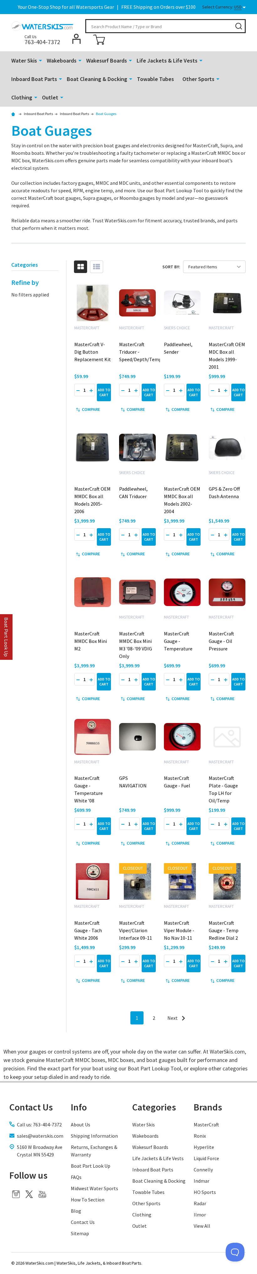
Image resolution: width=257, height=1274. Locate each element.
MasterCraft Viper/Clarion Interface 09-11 (135, 930)
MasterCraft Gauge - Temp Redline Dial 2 (224, 930)
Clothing (21, 97)
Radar (200, 1203)
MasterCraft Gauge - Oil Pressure (221, 641)
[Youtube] (42, 1194)
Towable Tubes (155, 79)
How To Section (87, 1199)
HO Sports (205, 1192)
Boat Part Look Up (90, 1166)
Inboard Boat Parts (34, 79)
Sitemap (80, 1233)
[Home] (14, 113)
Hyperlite (204, 1147)
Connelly (203, 1169)
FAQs (76, 1177)
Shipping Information (94, 1136)
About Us (80, 1124)
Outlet (50, 97)
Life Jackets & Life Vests (167, 60)
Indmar (201, 1181)
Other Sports (198, 79)
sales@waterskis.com (40, 1136)
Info (79, 1107)
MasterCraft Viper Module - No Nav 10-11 (179, 930)
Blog (76, 1211)
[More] (40, 60)
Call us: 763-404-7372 (39, 1124)
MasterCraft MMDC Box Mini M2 (90, 641)
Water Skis (24, 60)
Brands (208, 1107)
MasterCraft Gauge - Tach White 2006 (88, 930)
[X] (29, 1194)
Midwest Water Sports (94, 1188)
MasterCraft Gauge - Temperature (178, 641)
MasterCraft (206, 1124)
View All (202, 1226)
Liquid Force (206, 1158)
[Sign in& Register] (76, 39)
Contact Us (83, 1222)
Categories (154, 1107)
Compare (91, 409)
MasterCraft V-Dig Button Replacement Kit (92, 351)
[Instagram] (16, 1194)
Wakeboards (61, 60)
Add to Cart (104, 392)
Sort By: (171, 267)
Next (173, 1018)
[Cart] (99, 39)
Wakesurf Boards (106, 60)
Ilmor (200, 1214)
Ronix (200, 1136)
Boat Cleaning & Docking (97, 79)
